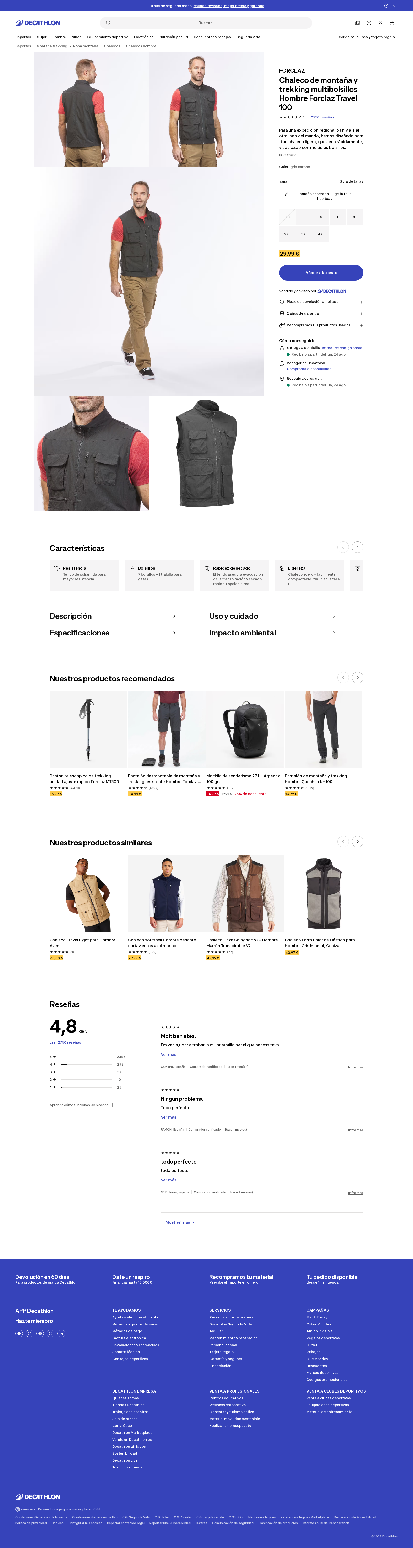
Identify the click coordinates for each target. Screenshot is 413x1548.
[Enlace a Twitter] (29, 1333)
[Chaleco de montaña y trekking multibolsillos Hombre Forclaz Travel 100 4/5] (91, 453)
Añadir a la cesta (321, 272)
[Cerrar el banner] (394, 6)
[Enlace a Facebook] (19, 1333)
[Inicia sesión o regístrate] (380, 23)
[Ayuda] (369, 23)
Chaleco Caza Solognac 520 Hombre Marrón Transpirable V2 (242, 943)
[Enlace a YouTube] (40, 1333)
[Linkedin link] (61, 1333)
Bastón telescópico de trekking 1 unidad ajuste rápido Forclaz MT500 (84, 779)
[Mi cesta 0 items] (392, 23)
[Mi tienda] (357, 23)
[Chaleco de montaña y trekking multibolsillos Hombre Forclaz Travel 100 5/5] (206, 453)
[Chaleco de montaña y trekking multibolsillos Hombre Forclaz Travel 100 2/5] (91, 109)
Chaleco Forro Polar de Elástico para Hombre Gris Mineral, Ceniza (320, 943)
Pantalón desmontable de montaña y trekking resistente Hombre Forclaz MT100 (164, 779)
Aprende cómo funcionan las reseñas (79, 1105)
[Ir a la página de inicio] (37, 23)
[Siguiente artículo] (357, 547)
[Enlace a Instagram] (50, 1333)
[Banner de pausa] (386, 6)
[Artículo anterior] (343, 547)
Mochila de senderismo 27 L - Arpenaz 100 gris (243, 779)
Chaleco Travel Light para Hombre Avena (83, 943)
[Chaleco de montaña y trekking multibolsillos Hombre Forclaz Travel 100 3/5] (149, 281)
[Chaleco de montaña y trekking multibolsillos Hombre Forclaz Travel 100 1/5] (206, 109)
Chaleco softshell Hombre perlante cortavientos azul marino (162, 943)
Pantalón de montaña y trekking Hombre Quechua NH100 (316, 779)
